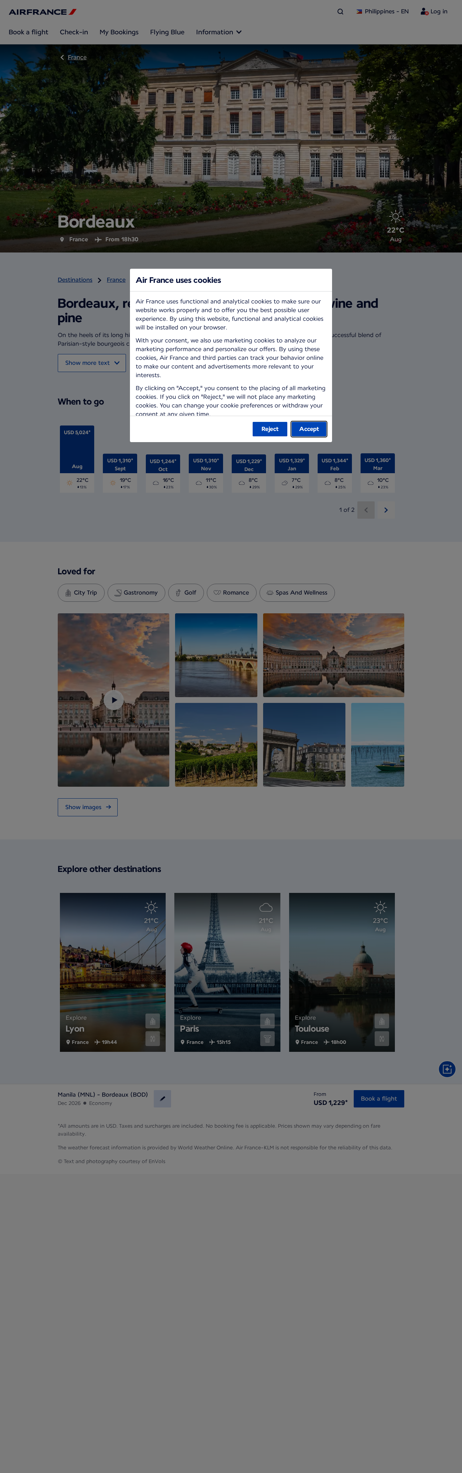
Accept (309, 429)
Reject (270, 429)
